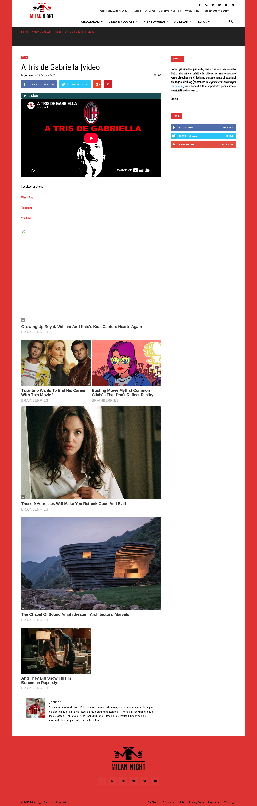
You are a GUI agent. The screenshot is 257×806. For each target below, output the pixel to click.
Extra (202, 21)
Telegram (26, 208)
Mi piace (228, 127)
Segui (229, 135)
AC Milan (181, 21)
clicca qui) (177, 86)
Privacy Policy (191, 10)
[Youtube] (233, 5)
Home (24, 31)
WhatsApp (27, 197)
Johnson (29, 75)
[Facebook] (200, 5)
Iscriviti (227, 144)
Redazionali (90, 21)
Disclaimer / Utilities (170, 10)
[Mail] (213, 5)
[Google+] (206, 5)
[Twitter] (219, 5)
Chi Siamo (150, 10)
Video (58, 31)
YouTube (26, 218)
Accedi (137, 10)
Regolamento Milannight (216, 10)
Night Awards (154, 21)
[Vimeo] (226, 5)
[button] (231, 21)
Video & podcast (121, 21)
